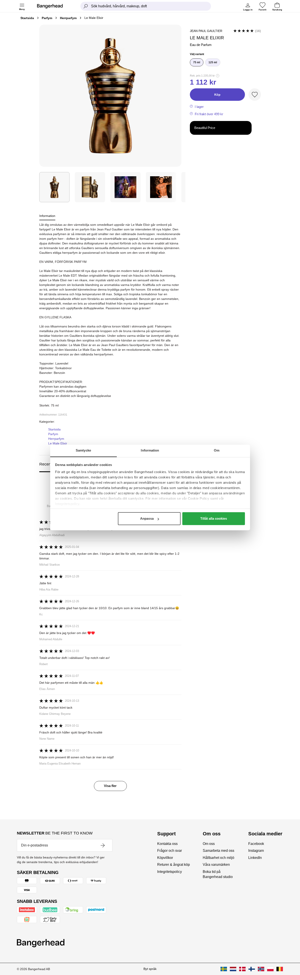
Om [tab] (216, 450)
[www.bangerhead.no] (261, 969)
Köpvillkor (165, 858)
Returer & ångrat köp (173, 864)
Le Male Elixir (57, 443)
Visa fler (110, 786)
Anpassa (147, 518)
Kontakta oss (167, 844)
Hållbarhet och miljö (218, 858)
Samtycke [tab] (83, 450)
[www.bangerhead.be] (279, 969)
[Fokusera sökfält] (85, 6)
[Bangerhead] (53, 6)
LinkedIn (255, 858)
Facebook (256, 844)
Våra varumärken (216, 864)
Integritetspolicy (169, 872)
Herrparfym (68, 18)
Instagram (256, 850)
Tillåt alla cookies (213, 518)
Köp (217, 94)
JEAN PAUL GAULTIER (206, 31)
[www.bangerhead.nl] (233, 969)
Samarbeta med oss (218, 850)
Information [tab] (150, 450)
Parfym (47, 18)
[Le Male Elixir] (90, 187)
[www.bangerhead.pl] (270, 969)
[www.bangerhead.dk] (242, 969)
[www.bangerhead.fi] (251, 969)
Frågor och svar (169, 850)
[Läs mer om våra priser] (217, 75)
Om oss (209, 844)
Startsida (27, 18)
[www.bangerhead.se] (223, 969)
